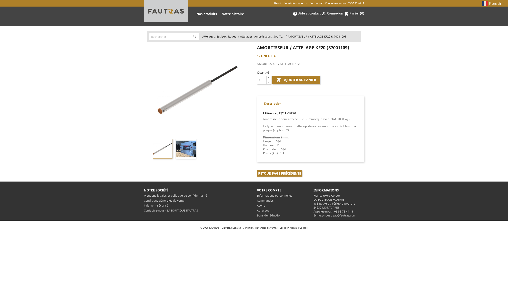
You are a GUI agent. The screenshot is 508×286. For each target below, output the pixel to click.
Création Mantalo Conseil (294, 227)
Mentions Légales (231, 227)
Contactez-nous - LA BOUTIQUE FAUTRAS (171, 210)
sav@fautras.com (344, 215)
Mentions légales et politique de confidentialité (175, 195)
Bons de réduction (269, 215)
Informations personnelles (274, 195)
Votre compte (269, 190)
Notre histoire (233, 14)
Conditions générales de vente (164, 200)
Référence (269, 113)
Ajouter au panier (296, 79)
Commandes (265, 200)
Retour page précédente (279, 173)
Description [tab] (273, 103)
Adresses (263, 210)
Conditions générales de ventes (260, 227)
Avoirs (261, 205)
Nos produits (206, 14)
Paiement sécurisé (156, 205)
